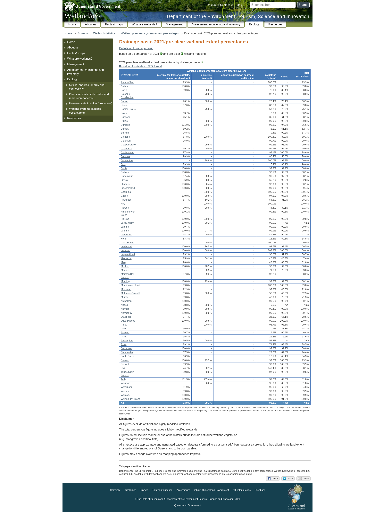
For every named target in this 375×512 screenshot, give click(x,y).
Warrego (125, 383)
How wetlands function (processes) (90, 103)
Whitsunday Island (130, 399)
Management (174, 24)
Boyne (124, 113)
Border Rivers (128, 109)
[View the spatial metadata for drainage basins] (202, 62)
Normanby (126, 313)
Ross (123, 344)
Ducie (124, 168)
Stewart (125, 364)
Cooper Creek (128, 144)
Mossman (126, 289)
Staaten (125, 360)
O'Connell (126, 317)
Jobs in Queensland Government (211, 490)
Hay (123, 203)
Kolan (124, 238)
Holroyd (125, 219)
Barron (124, 101)
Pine (123, 328)
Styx (123, 368)
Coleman (126, 140)
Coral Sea (126, 148)
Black (124, 105)
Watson (125, 391)
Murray (124, 297)
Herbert (125, 207)
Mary (123, 262)
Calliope (125, 136)
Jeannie (125, 230)
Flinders (125, 184)
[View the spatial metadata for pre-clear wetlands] (182, 53)
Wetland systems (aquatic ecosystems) (85, 110)
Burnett (125, 128)
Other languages (242, 490)
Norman (125, 309)
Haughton (126, 199)
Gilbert (124, 196)
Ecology (254, 24)
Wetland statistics (104, 33)
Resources (275, 24)
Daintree (125, 156)
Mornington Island (130, 285)
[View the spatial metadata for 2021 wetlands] (161, 53)
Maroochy (126, 258)
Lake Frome (127, 242)
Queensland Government (187, 505)
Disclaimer (130, 490)
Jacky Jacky (127, 222)
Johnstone (126, 234)
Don (123, 164)
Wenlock (125, 395)
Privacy (144, 490)
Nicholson (126, 301)
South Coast (127, 356)
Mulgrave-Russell (130, 293)
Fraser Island (128, 188)
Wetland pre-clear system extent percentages (150, 33)
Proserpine (127, 340)
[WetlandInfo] (82, 16)
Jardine (125, 226)
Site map (211, 4)
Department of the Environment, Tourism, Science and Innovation (238, 16)
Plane (124, 336)
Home (72, 24)
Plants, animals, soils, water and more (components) (89, 96)
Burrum (125, 132)
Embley (125, 172)
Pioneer (125, 332)
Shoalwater (127, 352)
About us (90, 24)
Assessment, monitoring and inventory (215, 24)
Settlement (126, 348)
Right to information (162, 490)
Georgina (126, 192)
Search (303, 4)
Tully (123, 379)
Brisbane (125, 117)
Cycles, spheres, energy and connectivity (86, 86)
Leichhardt (126, 246)
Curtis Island (127, 152)
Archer (124, 86)
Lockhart (125, 250)
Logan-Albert (128, 254)
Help (240, 4)
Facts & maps (114, 24)
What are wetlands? (144, 24)
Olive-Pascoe (128, 320)
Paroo (124, 324)
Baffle (124, 90)
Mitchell (125, 266)
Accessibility (183, 490)
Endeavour (127, 176)
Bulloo (124, 121)
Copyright (115, 490)
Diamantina (127, 160)
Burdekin (125, 125)
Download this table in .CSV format (140, 66)
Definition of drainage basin (136, 48)
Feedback (260, 490)
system (242, 71)
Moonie (125, 270)
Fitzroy (124, 180)
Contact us (226, 4)
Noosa (124, 305)
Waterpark (126, 387)
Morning (125, 281)
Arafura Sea (127, 82)
